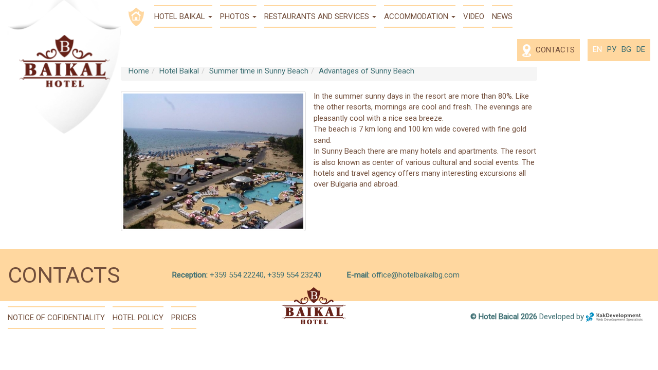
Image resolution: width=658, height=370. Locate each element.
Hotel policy (138, 317)
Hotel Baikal (180, 16)
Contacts (554, 49)
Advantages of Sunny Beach (366, 71)
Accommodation (417, 16)
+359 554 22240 (236, 275)
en (597, 49)
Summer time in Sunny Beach (258, 71)
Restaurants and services (317, 16)
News (502, 16)
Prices (183, 317)
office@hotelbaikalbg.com (416, 275)
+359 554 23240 (294, 275)
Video (473, 16)
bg (626, 49)
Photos (235, 16)
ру (611, 49)
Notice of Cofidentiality (56, 317)
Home (139, 71)
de (640, 49)
